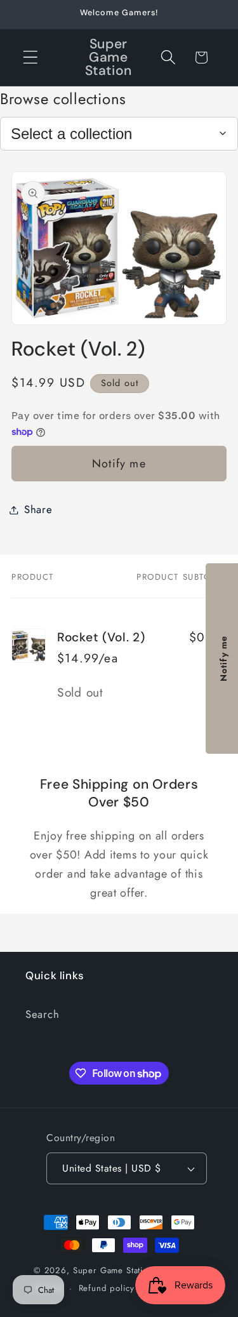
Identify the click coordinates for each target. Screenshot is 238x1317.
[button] (31, 57)
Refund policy (107, 1288)
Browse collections (63, 99)
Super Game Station (113, 1270)
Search (42, 1014)
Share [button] (38, 509)
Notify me (119, 463)
